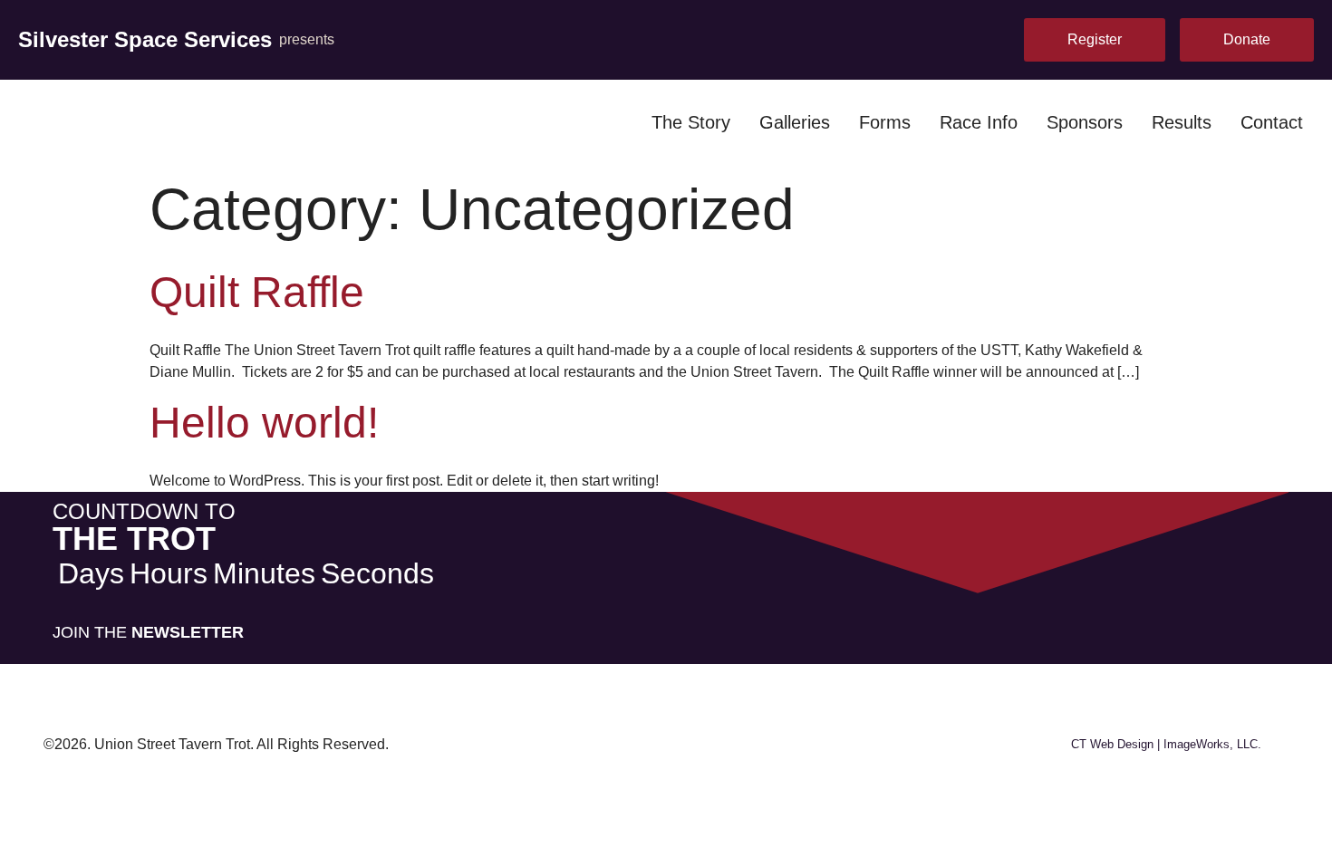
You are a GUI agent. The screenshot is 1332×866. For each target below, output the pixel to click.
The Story (691, 122)
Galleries (794, 122)
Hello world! (264, 423)
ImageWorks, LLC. (1212, 744)
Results (1181, 122)
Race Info (979, 122)
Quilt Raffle (257, 292)
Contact (1271, 122)
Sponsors (1085, 122)
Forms (885, 122)
